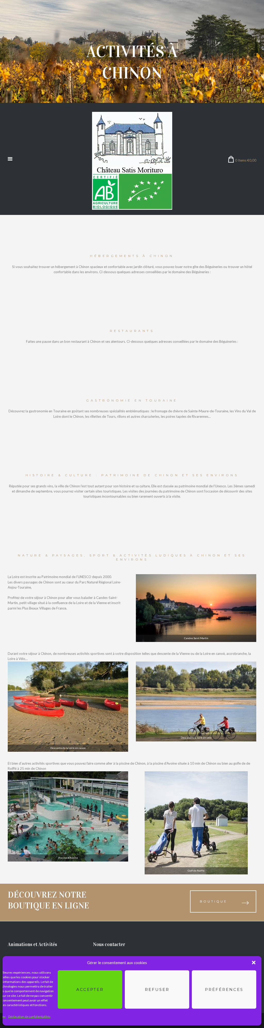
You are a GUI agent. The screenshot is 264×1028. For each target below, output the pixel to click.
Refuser (157, 989)
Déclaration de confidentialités (29, 1016)
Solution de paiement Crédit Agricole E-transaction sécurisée (53, 913)
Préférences (224, 989)
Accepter (90, 989)
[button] (253, 962)
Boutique (213, 901)
